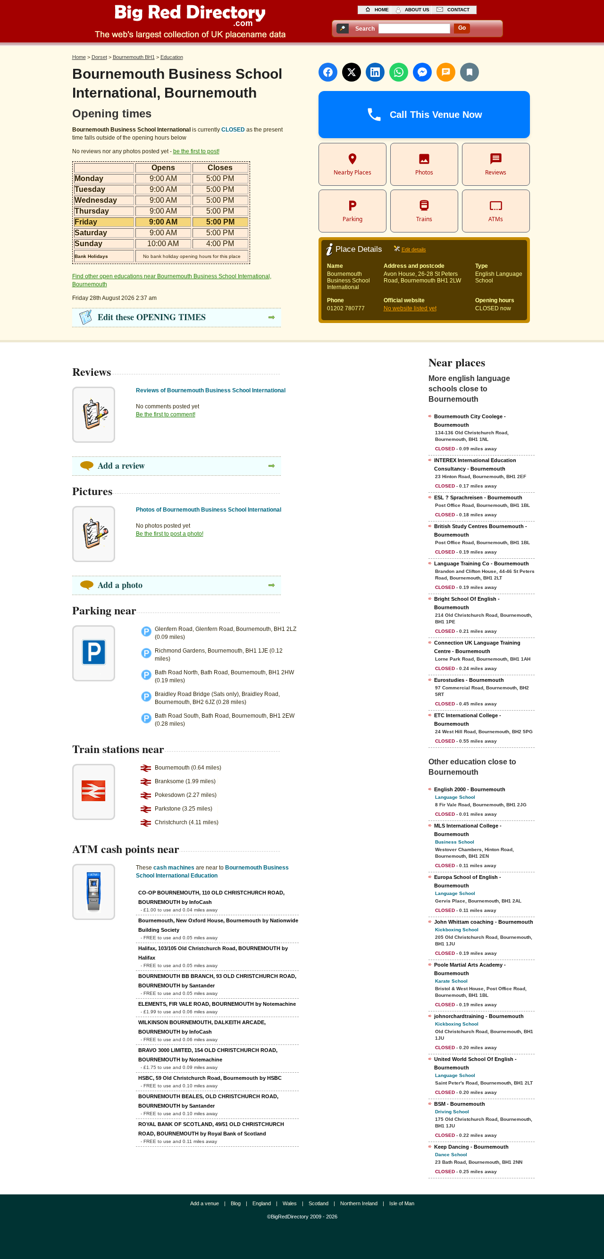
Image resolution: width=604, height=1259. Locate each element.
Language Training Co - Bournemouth (481, 563)
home (382, 9)
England (261, 1203)
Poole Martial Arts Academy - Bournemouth (470, 969)
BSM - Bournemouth (459, 1104)
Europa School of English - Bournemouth (467, 881)
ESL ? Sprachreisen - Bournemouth (478, 497)
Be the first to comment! (165, 414)
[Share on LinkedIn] (375, 72)
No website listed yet (410, 308)
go (462, 28)
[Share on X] (351, 72)
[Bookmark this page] (469, 72)
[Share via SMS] (445, 72)
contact (458, 9)
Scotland (318, 1203)
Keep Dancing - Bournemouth (471, 1147)
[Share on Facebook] (328, 72)
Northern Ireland (359, 1203)
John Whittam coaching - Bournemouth (483, 922)
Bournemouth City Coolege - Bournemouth (470, 421)
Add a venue (204, 1203)
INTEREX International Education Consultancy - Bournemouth (475, 464)
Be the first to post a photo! (169, 533)
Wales (290, 1203)
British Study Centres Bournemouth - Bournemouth (480, 530)
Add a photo (120, 585)
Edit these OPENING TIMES (152, 317)
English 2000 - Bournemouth (469, 789)
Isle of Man (401, 1203)
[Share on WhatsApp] (398, 72)
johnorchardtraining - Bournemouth (479, 1016)
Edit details (414, 249)
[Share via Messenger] (422, 72)
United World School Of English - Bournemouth (475, 1063)
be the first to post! (196, 151)
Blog (236, 1203)
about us (417, 9)
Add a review (121, 465)
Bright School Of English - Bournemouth (467, 603)
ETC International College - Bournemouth (467, 719)
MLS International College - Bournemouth (468, 830)
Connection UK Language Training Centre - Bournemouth (477, 647)
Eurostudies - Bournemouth (469, 680)
